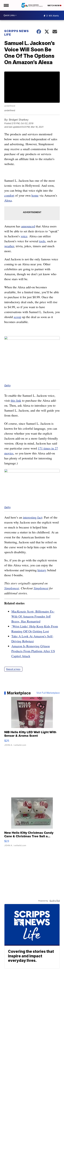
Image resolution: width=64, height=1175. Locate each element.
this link (16, 400)
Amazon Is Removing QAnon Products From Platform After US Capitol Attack (33, 651)
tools (42, 241)
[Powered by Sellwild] (54, 901)
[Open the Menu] (6, 5)
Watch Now (53, 5)
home (35, 195)
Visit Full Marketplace (48, 693)
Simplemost (11, 588)
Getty (7, 385)
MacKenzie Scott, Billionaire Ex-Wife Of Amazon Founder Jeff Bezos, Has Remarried (33, 616)
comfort (9, 195)
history (42, 570)
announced (28, 226)
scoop (17, 317)
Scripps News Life (16, 32)
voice (24, 236)
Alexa (8, 200)
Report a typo (13, 669)
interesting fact (32, 517)
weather (9, 246)
